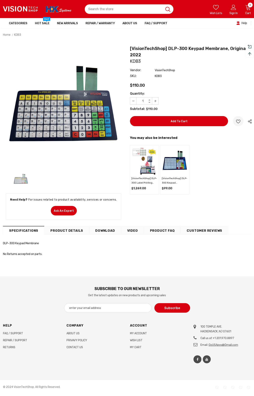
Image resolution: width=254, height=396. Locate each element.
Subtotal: (137, 109)
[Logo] (20, 9)
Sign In (233, 13)
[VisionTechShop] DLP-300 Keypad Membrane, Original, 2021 (174, 181)
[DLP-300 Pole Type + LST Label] (144, 161)
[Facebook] (197, 359)
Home (7, 35)
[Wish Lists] (238, 121)
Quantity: (137, 93)
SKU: (133, 76)
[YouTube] (207, 359)
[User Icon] (234, 7)
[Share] (249, 121)
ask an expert (64, 210)
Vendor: (135, 70)
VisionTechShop (165, 70)
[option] (63, 107)
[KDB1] (175, 161)
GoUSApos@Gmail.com (223, 345)
